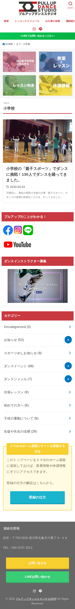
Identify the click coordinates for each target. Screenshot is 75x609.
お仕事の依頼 (52, 21)
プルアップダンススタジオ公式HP (36, 598)
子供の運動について (21, 418)
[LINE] (40, 29)
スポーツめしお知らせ (23, 353)
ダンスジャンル (18, 379)
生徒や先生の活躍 (20, 431)
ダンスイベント (19, 366)
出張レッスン (16, 392)
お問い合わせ (37, 563)
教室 (6, 21)
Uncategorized (17, 327)
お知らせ (14, 340)
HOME (9, 44)
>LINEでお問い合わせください (37, 35)
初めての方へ (16, 405)
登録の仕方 (37, 497)
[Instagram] (34, 29)
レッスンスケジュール (27, 21)
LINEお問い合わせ (37, 576)
